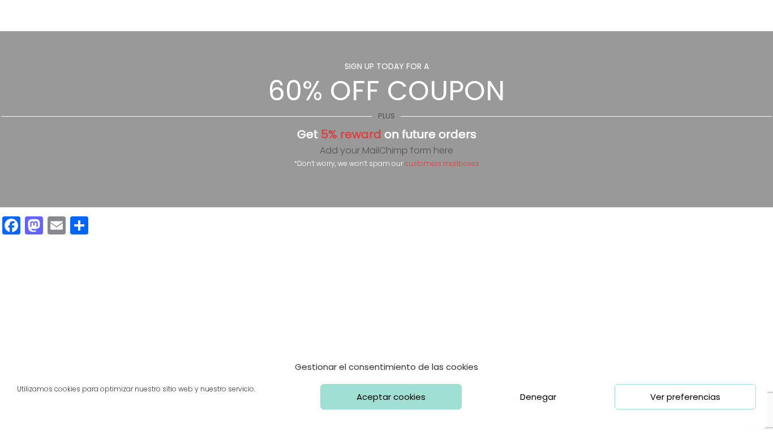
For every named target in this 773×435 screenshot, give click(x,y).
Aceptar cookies (391, 397)
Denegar (538, 397)
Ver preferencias (685, 397)
